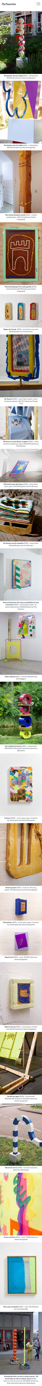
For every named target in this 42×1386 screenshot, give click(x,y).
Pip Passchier (9, 4)
